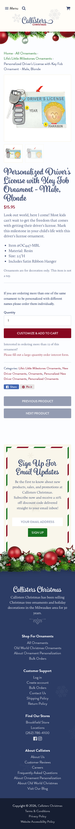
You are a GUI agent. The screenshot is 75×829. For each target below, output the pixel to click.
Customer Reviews (38, 762)
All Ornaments (25, 53)
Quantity (9, 312)
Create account (38, 682)
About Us (37, 756)
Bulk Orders (37, 658)
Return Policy (37, 703)
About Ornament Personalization (37, 653)
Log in (37, 677)
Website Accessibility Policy (38, 821)
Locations (37, 727)
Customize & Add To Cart (37, 333)
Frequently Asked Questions (37, 772)
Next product (37, 413)
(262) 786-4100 (37, 732)
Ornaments (35, 373)
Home (8, 53)
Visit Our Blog (37, 788)
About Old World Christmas (38, 783)
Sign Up (38, 532)
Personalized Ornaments (43, 378)
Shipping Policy (37, 698)
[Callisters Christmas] (37, 22)
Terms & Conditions (37, 811)
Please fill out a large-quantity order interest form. (36, 355)
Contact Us (37, 693)
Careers (37, 767)
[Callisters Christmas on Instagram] (40, 738)
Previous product (37, 401)
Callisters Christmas (50, 805)
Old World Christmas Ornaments (37, 648)
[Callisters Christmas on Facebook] (35, 738)
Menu (14, 8)
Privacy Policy (37, 816)
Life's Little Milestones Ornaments (28, 58)
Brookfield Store (37, 722)
